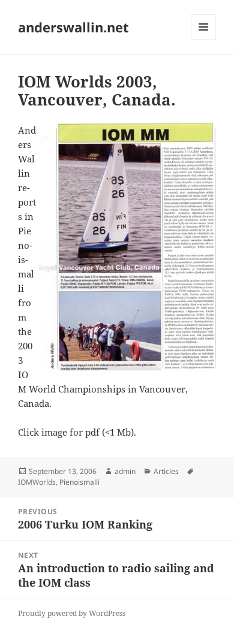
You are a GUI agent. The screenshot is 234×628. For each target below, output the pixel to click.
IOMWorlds (37, 482)
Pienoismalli (79, 482)
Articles (166, 471)
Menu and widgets (203, 39)
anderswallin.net (73, 27)
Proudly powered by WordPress (71, 613)
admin (125, 471)
